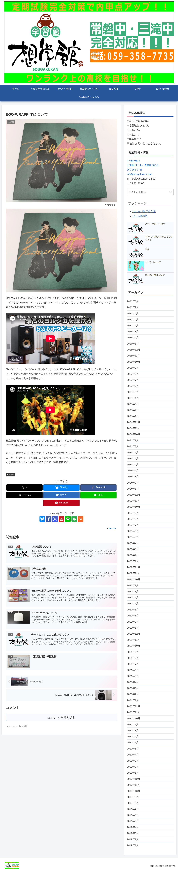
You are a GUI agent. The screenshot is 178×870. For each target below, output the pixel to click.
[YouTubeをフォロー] (61, 519)
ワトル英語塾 (139, 216)
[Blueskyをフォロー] (42, 519)
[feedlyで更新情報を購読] (74, 519)
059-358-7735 (134, 169)
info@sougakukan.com (139, 174)
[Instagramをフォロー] (55, 519)
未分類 (11, 475)
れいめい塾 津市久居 (144, 211)
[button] (170, 192)
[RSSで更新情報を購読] (80, 519)
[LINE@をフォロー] (68, 519)
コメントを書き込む (61, 717)
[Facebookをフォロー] (48, 519)
